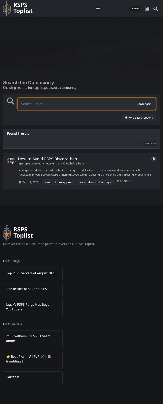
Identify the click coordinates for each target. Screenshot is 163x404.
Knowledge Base (73, 163)
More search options (140, 117)
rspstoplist (25, 163)
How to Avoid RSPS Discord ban (47, 158)
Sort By (149, 143)
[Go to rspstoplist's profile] (11, 161)
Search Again (143, 104)
